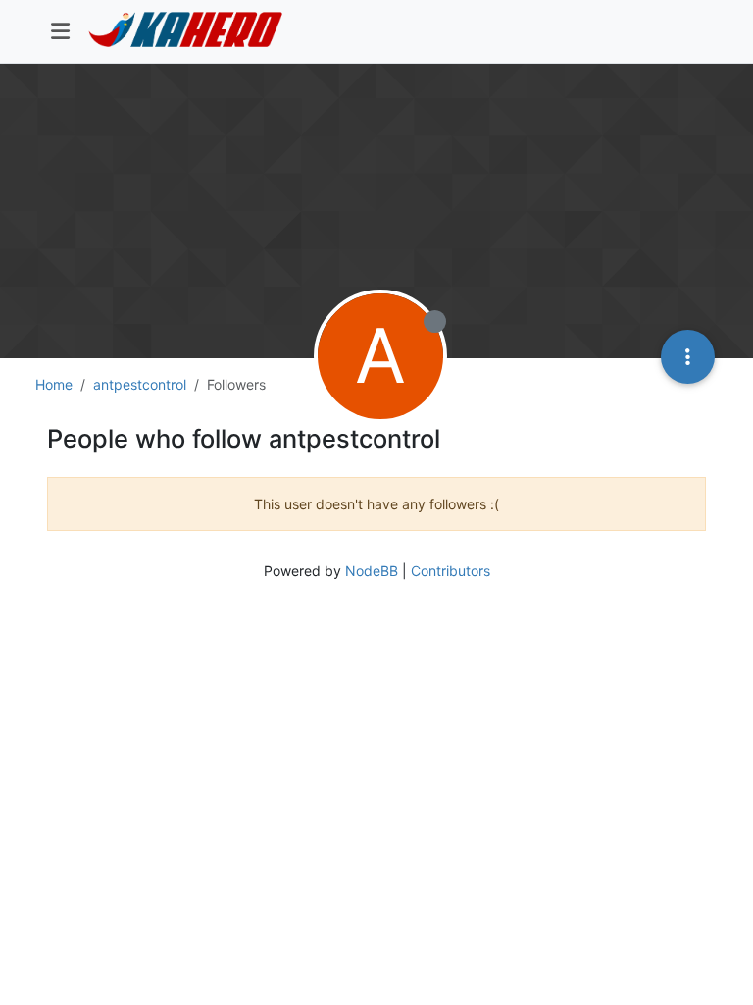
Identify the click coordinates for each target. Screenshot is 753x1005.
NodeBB (371, 570)
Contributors (450, 570)
